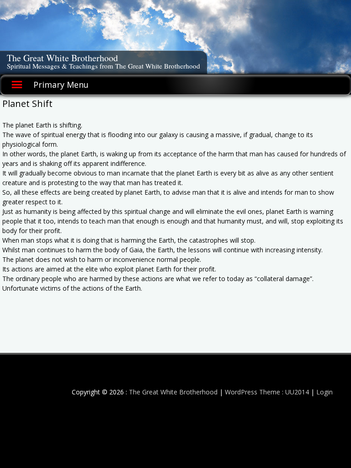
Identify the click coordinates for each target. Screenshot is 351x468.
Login (324, 392)
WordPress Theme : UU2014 (267, 392)
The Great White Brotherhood (62, 58)
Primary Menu (61, 84)
